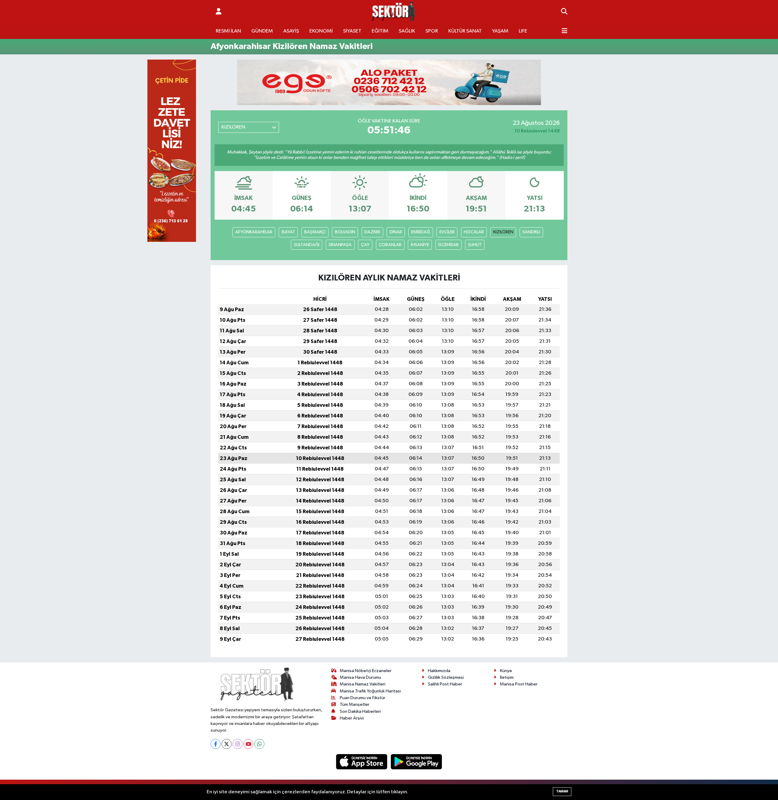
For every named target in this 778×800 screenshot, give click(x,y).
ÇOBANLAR (390, 244)
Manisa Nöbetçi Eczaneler (365, 670)
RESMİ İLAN (228, 31)
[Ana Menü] (564, 31)
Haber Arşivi (352, 718)
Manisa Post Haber (519, 684)
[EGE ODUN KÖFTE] (389, 82)
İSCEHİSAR (448, 244)
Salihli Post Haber (445, 684)
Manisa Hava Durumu (360, 677)
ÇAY (365, 244)
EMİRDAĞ (420, 232)
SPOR (431, 31)
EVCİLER (447, 232)
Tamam (562, 791)
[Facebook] (216, 744)
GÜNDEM (262, 31)
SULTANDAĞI (306, 244)
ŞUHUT (475, 244)
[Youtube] (248, 744)
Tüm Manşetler (355, 704)
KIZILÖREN (503, 232)
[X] (227, 744)
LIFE (523, 31)
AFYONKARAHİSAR (253, 232)
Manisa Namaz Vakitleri (362, 684)
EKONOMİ (321, 31)
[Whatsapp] (259, 744)
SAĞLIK (407, 31)
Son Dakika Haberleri (360, 711)
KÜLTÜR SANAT (465, 31)
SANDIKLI (531, 232)
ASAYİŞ (291, 31)
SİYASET (352, 31)
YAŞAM (500, 31)
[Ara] (564, 12)
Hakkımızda (439, 670)
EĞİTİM (380, 31)
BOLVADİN (345, 232)
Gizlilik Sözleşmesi (446, 677)
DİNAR (396, 232)
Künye (506, 670)
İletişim (507, 677)
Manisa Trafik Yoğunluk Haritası (370, 691)
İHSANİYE (420, 244)
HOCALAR (474, 232)
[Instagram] (237, 744)
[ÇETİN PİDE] (171, 150)
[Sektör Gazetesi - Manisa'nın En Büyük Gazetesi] (394, 11)
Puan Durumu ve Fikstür (362, 697)
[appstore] (362, 761)
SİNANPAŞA (340, 244)
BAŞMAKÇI (314, 232)
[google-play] (416, 761)
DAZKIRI (372, 232)
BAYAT (288, 232)
